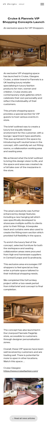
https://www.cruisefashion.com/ (21, 371)
